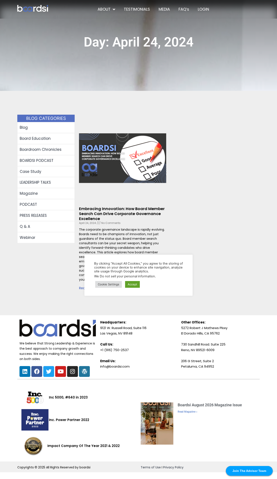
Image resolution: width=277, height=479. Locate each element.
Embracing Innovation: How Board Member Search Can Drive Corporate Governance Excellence (122, 214)
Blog (24, 127)
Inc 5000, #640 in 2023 (68, 397)
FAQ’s (184, 9)
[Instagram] (72, 371)
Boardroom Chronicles (40, 149)
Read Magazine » (187, 411)
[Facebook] (36, 371)
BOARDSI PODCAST (36, 160)
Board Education (35, 138)
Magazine (29, 193)
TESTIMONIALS (137, 9)
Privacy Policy (173, 467)
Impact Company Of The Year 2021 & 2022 (83, 446)
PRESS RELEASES (33, 215)
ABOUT (104, 9)
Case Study (30, 171)
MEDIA (164, 9)
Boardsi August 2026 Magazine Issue (210, 405)
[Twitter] (48, 371)
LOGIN (203, 9)
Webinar (27, 237)
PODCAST (28, 204)
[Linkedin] (24, 371)
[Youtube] (60, 371)
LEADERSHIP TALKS (35, 182)
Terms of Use (151, 467)
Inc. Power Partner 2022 (69, 420)
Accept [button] (132, 284)
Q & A (25, 226)
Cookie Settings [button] (108, 284)
